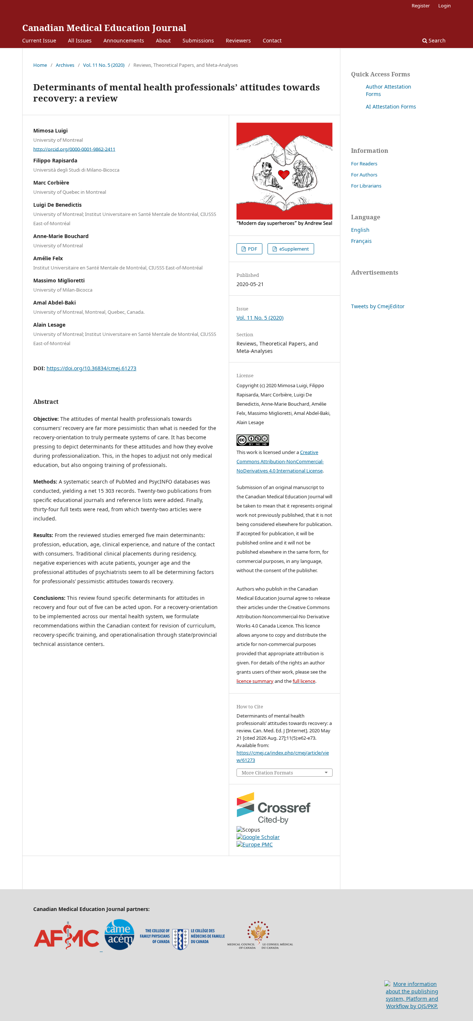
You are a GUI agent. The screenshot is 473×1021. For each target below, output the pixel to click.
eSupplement (293, 248)
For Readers (364, 163)
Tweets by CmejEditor (378, 306)
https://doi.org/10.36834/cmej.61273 (91, 368)
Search (436, 40)
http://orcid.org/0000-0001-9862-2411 (74, 148)
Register (421, 5)
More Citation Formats (267, 773)
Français (361, 240)
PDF (252, 248)
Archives (65, 65)
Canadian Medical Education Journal (104, 27)
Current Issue (39, 40)
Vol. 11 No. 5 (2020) (104, 65)
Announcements (123, 40)
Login (444, 5)
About (163, 40)
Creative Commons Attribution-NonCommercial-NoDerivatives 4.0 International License (280, 461)
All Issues (80, 40)
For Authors (364, 174)
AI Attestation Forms (391, 106)
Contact (272, 40)
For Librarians (366, 185)
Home (40, 65)
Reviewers (238, 40)
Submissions (198, 40)
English (360, 229)
